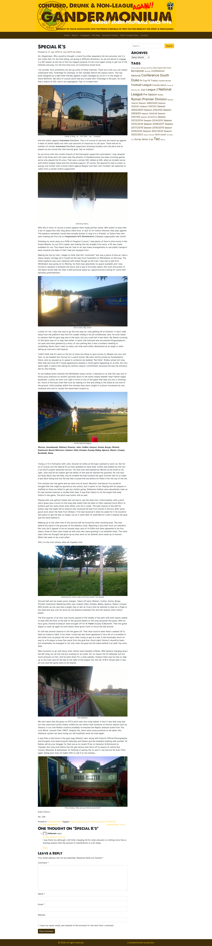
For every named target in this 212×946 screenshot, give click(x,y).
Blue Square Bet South (162, 68)
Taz (157, 139)
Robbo (160, 95)
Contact (144, 35)
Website (41, 915)
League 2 (152, 89)
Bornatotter (137, 70)
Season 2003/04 (153, 109)
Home (67, 35)
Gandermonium (136, 942)
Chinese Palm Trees (115, 824)
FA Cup (143, 80)
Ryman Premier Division (149, 99)
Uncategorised (54, 821)
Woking (162, 139)
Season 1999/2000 (148, 103)
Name (41, 894)
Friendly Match (159, 85)
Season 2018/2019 (154, 127)
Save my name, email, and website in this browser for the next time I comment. (77, 925)
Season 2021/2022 (153, 131)
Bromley (148, 71)
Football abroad (165, 81)
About (74, 35)
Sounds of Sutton (110, 35)
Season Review (149, 135)
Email (41, 904)
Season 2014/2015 (153, 120)
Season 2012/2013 (148, 117)
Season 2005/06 (149, 113)
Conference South (155, 75)
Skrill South (160, 134)
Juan (143, 89)
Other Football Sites (129, 35)
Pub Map (96, 35)
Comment (43, 863)
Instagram (85, 35)
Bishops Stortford (147, 68)
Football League (141, 84)
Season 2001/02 (148, 106)
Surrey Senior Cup (143, 139)
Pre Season (93, 821)
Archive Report (135, 68)
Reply (45, 848)
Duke (78, 52)
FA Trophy (153, 80)
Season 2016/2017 (107, 821)
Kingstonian (81, 821)
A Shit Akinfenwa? (49, 824)
